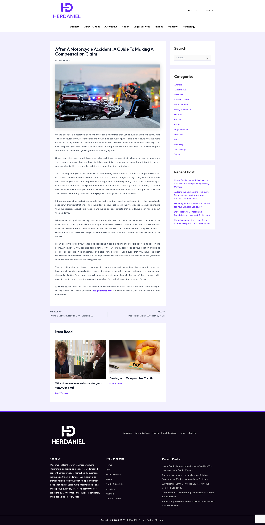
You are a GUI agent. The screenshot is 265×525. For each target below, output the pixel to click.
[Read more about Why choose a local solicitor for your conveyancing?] (80, 359)
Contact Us (207, 10)
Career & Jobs (92, 27)
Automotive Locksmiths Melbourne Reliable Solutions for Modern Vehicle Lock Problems (192, 195)
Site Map (159, 520)
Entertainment (181, 104)
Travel (177, 154)
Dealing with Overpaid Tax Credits (131, 378)
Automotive (110, 27)
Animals (178, 84)
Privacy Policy (146, 520)
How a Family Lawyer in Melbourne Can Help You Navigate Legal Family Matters (191, 183)
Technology (188, 27)
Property (173, 27)
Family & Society (182, 109)
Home (177, 124)
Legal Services (142, 27)
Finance (158, 27)
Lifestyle (178, 134)
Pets (176, 139)
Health (125, 27)
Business (74, 27)
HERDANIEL (131, 520)
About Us (192, 10)
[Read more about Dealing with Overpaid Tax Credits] (134, 356)
